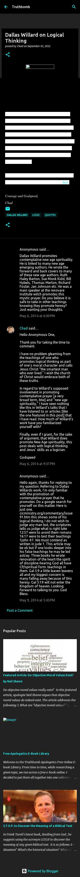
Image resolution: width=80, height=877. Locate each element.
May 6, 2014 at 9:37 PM (37, 464)
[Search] (74, 7)
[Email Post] (7, 210)
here (65, 182)
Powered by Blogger (42, 871)
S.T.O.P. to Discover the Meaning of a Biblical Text (37, 826)
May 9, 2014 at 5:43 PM (37, 600)
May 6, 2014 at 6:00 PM (37, 316)
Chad (24, 328)
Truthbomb (21, 7)
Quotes (50, 215)
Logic (36, 215)
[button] (7, 55)
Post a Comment (20, 610)
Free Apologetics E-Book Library (26, 753)
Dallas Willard (17, 215)
